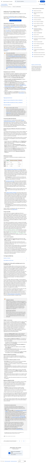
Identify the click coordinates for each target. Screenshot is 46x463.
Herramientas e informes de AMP (38, 36)
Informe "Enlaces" (36, 45)
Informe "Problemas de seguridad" (39, 43)
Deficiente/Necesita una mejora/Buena (14, 294)
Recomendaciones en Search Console (39, 54)
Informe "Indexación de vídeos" (38, 23)
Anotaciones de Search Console (38, 56)
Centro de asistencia (4, 4)
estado (11, 26)
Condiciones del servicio (14, 461)
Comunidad (10, 4)
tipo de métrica (6, 27)
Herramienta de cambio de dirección (39, 52)
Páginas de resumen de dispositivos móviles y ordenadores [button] (13, 100)
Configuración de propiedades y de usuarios (39, 50)
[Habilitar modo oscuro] (25, 461)
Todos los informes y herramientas (38, 8)
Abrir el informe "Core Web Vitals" (15, 20)
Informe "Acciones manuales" (38, 41)
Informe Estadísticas (37, 15)
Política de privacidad (7, 461)
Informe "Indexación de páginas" (38, 21)
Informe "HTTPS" (36, 34)
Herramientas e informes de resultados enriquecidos (39, 39)
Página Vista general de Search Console (38, 13)
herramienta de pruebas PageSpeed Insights (14, 66)
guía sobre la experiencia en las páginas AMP (18, 417)
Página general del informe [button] (8, 97)
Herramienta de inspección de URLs (39, 17)
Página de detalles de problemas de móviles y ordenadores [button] (13, 102)
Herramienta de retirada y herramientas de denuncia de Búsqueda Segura (38, 29)
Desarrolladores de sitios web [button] (8, 260)
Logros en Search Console (38, 47)
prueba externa (8, 112)
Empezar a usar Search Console (36, 64)
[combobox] (27, 1)
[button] (2, 1)
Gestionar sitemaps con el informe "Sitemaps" (39, 26)
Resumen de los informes (37, 10)
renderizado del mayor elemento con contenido (14, 169)
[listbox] (21, 461)
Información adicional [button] (7, 104)
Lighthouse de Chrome (19, 429)
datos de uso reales (11, 17)
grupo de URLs (17, 27)
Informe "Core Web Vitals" (38, 32)
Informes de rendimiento (37, 19)
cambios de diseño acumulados (11, 192)
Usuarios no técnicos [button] (7, 258)
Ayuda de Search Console (7, 1)
